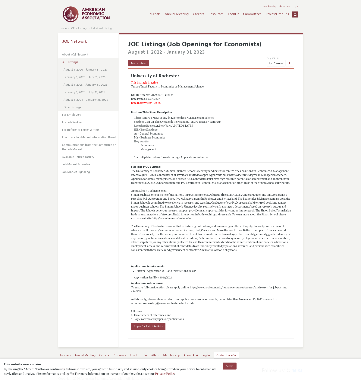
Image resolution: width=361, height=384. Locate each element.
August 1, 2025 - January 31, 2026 (85, 85)
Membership (269, 6)
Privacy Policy (164, 374)
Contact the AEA (226, 355)
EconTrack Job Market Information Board (89, 137)
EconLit (233, 14)
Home (63, 28)
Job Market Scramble (76, 164)
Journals (154, 14)
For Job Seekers (72, 122)
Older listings (72, 107)
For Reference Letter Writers (80, 130)
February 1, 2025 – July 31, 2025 (84, 92)
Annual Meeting (177, 14)
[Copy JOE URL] (289, 63)
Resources (216, 14)
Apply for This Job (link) (148, 326)
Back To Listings (138, 63)
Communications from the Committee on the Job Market (89, 147)
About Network (75, 54)
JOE (72, 28)
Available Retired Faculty (78, 157)
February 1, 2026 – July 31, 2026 (84, 77)
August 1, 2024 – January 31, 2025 (86, 100)
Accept (230, 366)
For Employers (71, 115)
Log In (296, 6)
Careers (198, 14)
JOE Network (74, 41)
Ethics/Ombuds (277, 14)
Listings (82, 28)
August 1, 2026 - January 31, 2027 (85, 69)
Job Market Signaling (76, 172)
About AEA (284, 6)
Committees (252, 14)
